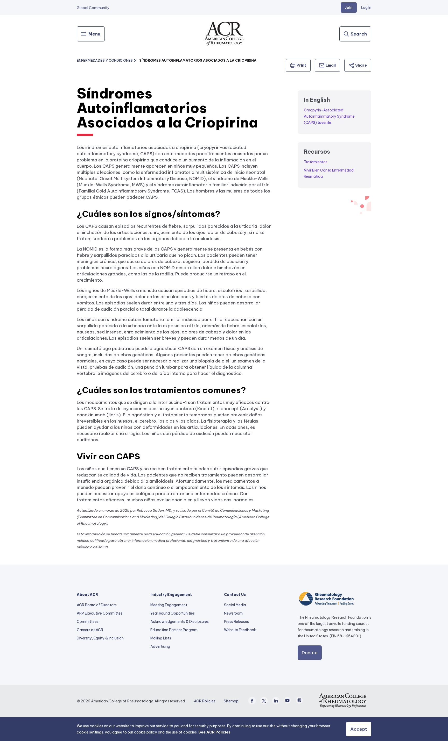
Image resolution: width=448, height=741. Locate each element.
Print (301, 65)
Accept (358, 729)
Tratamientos (315, 162)
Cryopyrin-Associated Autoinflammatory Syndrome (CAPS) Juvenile (329, 116)
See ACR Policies (214, 732)
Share (361, 65)
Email (331, 65)
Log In (366, 7)
